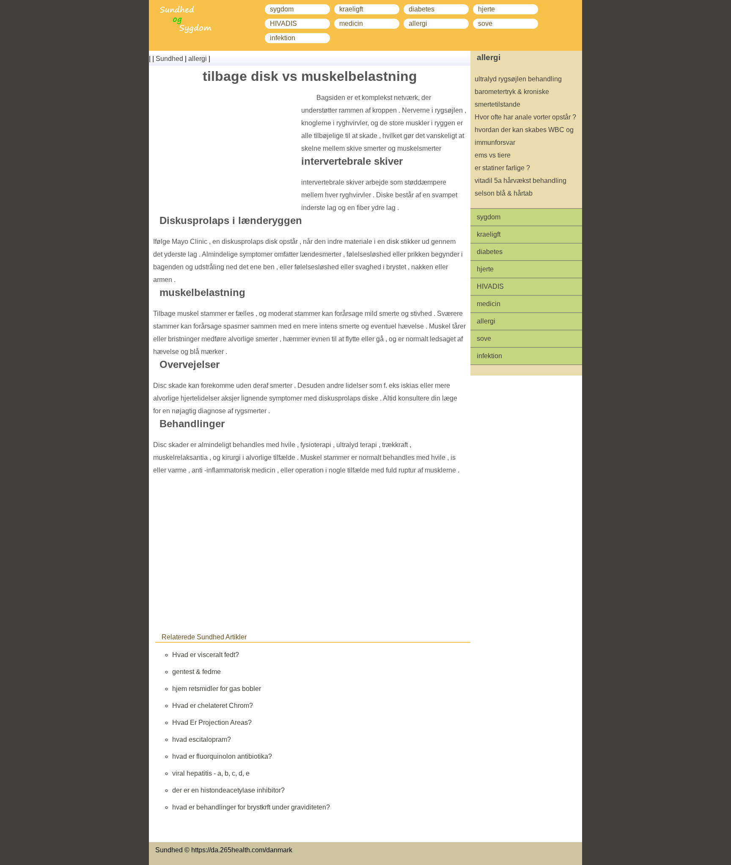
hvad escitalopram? (201, 739)
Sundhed (169, 58)
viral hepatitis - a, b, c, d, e (211, 773)
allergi (418, 23)
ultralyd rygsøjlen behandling (518, 79)
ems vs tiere (493, 155)
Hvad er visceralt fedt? (205, 654)
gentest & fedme (196, 671)
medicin (351, 23)
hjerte (486, 9)
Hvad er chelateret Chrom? (212, 705)
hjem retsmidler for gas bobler (216, 688)
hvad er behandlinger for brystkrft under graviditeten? (251, 807)
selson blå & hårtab (504, 193)
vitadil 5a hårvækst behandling (520, 180)
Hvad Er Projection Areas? (212, 722)
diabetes (421, 9)
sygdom (282, 9)
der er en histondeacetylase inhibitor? (228, 790)
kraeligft (351, 9)
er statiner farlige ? (502, 167)
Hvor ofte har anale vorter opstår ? (525, 117)
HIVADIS (283, 23)
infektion (282, 37)
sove (485, 23)
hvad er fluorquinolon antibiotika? (222, 756)
